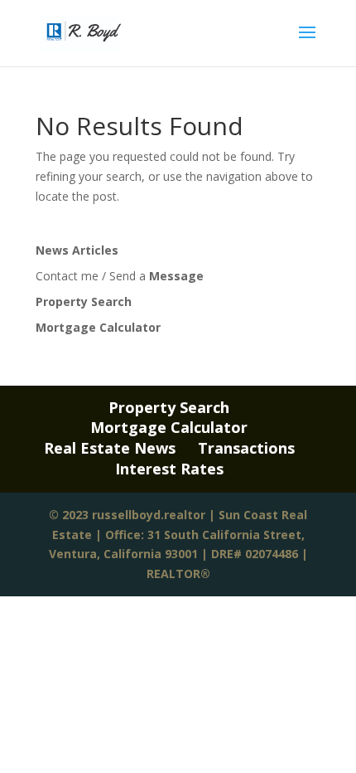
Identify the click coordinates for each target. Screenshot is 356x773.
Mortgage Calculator (98, 327)
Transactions (246, 448)
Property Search (84, 301)
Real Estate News (110, 448)
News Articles (77, 250)
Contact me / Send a (120, 276)
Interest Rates (169, 469)
